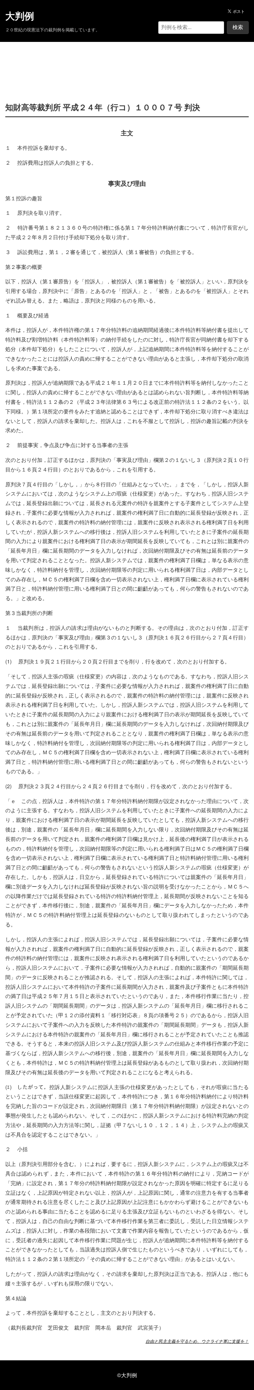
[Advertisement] (127, 62)
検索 (238, 27)
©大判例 (127, 1375)
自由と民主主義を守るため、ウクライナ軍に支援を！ (197, 1341)
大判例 (19, 16)
